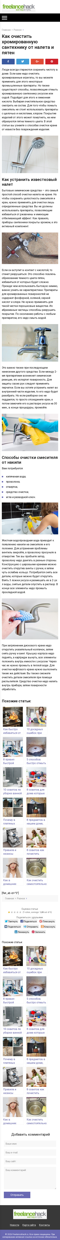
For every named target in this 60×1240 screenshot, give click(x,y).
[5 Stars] (20, 912)
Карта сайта (29, 1225)
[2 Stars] (12, 912)
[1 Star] (9, 912)
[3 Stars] (15, 912)
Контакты (44, 1225)
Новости (14, 1225)
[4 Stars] (17, 912)
